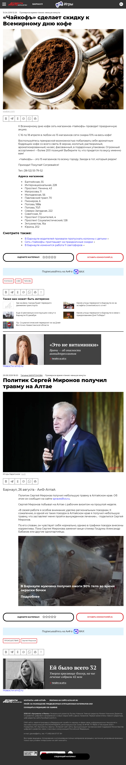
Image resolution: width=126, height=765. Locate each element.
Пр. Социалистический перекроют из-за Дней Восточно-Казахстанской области (38, 323)
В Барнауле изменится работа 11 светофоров (54, 245)
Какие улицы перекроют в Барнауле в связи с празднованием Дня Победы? (98, 314)
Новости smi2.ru (13, 366)
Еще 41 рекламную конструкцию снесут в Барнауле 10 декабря (36, 314)
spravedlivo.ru (61, 498)
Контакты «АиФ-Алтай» (35, 700)
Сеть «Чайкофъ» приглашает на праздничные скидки (59, 241)
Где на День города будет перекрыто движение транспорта (34, 304)
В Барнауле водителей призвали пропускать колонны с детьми (66, 238)
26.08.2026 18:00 (10, 375)
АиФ (23, 474)
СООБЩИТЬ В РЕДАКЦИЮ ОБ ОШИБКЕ (40, 707)
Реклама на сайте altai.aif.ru (63, 700)
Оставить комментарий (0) (100, 257)
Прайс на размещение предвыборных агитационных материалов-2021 (58, 704)
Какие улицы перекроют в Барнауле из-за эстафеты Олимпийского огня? (97, 304)
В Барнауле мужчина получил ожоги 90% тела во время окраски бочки (68, 588)
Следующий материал (65, 757)
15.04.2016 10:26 (10, 12)
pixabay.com (9, 111)
